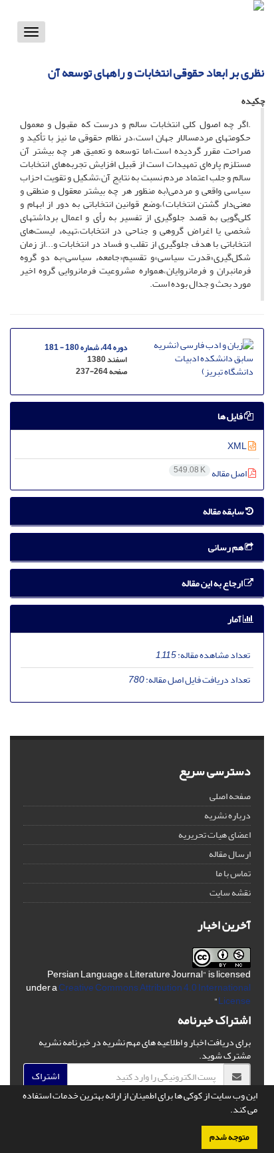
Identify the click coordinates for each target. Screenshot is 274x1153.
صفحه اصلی (230, 796)
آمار (235, 619)
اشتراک (45, 1076)
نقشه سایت (230, 893)
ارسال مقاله (230, 854)
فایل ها (230, 416)
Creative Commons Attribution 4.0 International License (155, 994)
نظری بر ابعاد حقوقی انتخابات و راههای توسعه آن (156, 72)
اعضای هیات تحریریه (214, 835)
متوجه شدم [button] (229, 1137)
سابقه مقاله (224, 511)
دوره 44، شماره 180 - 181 (86, 347)
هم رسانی (226, 547)
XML (237, 446)
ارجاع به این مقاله (213, 583)
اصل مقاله (211, 473)
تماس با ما (233, 873)
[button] (227, 1111)
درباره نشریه (227, 815)
